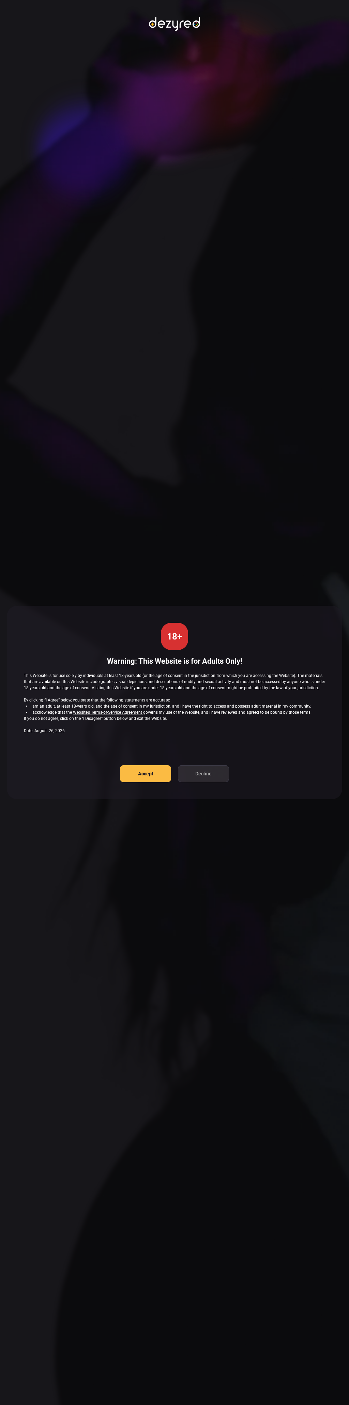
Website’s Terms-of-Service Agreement (108, 712)
